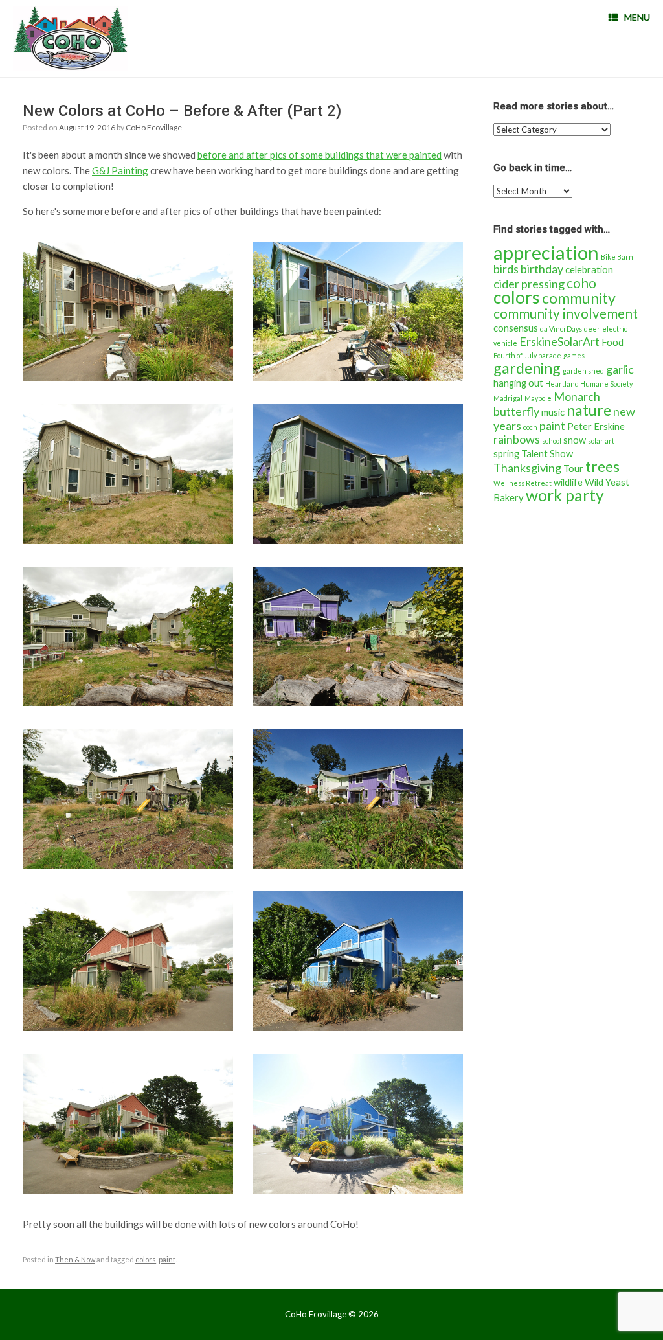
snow (574, 440)
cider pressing (529, 284)
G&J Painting (120, 170)
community (579, 298)
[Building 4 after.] (358, 474)
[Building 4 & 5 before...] (128, 637)
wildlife (568, 482)
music (553, 412)
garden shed (583, 371)
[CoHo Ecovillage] (70, 38)
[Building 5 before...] (128, 799)
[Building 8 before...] (128, 961)
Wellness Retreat (522, 483)
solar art (601, 441)
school (551, 441)
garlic (620, 369)
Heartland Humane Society (589, 384)
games (574, 355)
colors (145, 1259)
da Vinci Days (561, 328)
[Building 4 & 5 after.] (358, 637)
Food (612, 342)
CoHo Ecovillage (154, 127)
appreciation (546, 252)
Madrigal (508, 398)
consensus (515, 328)
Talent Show (547, 453)
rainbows (516, 439)
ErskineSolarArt (559, 341)
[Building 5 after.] (358, 799)
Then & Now (75, 1259)
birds (506, 269)
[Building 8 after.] (358, 961)
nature (589, 410)
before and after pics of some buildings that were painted (319, 155)
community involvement (565, 313)
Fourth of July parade (527, 355)
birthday (542, 269)
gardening (527, 368)
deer (592, 328)
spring (506, 453)
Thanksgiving (527, 467)
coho (581, 283)
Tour (573, 468)
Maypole (538, 398)
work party (565, 495)
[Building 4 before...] (128, 311)
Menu (637, 17)
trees (602, 466)
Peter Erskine (596, 426)
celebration (589, 269)
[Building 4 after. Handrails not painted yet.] (358, 311)
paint (167, 1259)
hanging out (518, 383)
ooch (530, 427)
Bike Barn (617, 257)
